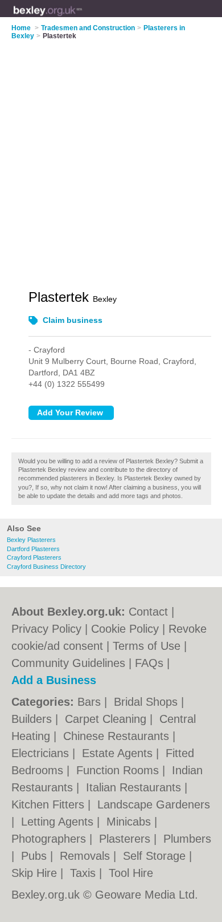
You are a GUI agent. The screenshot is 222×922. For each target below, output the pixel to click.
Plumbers (187, 838)
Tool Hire (131, 873)
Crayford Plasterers (34, 557)
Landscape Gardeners (153, 804)
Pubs (35, 856)
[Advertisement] (111, 157)
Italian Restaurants (135, 787)
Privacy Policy (46, 628)
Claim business (72, 320)
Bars (90, 701)
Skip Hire (35, 873)
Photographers (50, 838)
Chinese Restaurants (117, 736)
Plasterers (126, 838)
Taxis (84, 873)
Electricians (41, 753)
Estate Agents (119, 753)
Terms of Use (146, 646)
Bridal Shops (147, 701)
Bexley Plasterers (31, 539)
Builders (33, 719)
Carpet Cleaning (107, 719)
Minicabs (130, 821)
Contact (148, 611)
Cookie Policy (125, 628)
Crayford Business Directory (46, 566)
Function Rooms (119, 770)
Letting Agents (59, 821)
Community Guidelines (68, 663)
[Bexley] (82, 17)
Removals (86, 856)
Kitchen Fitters (49, 804)
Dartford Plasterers (33, 548)
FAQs (149, 663)
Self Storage (156, 856)
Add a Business (53, 680)
